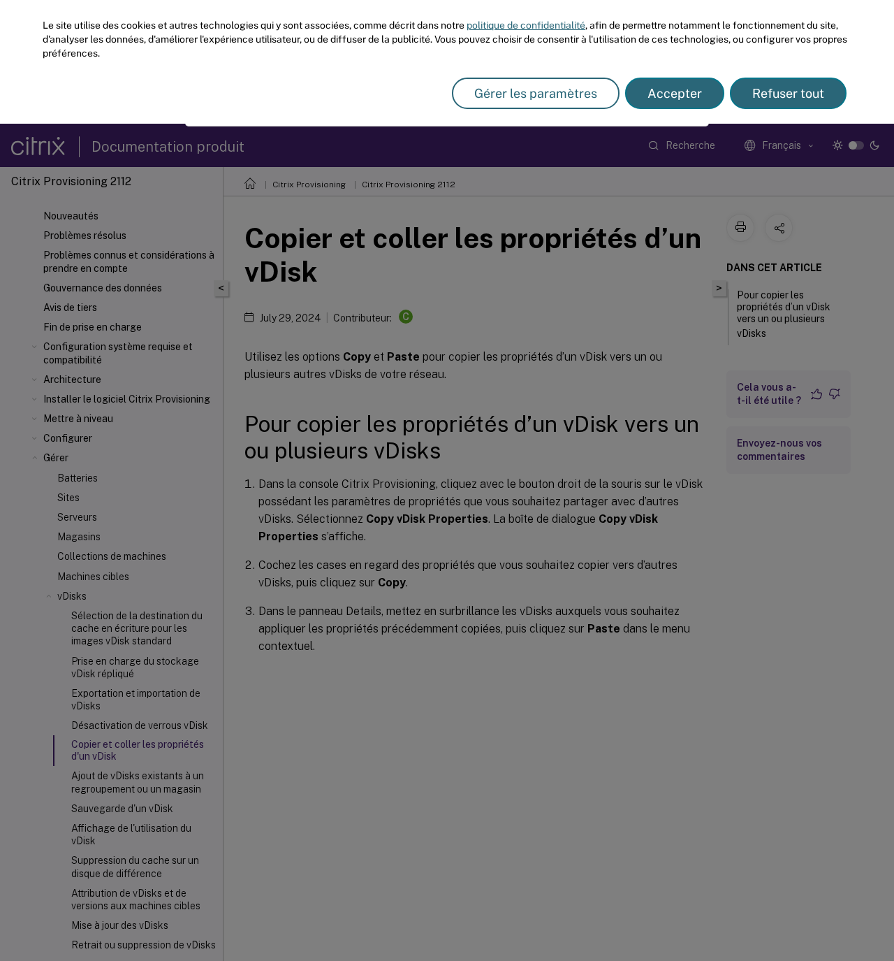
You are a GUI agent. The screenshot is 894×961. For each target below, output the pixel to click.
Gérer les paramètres (535, 93)
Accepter (674, 93)
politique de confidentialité (526, 25)
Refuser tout (788, 93)
